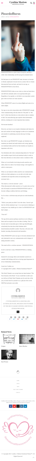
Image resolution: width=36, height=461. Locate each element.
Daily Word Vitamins (6, 11)
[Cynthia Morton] (18, 3)
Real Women (4, 362)
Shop (18, 386)
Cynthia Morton (14, 16)
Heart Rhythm (23, 346)
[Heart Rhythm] (27, 339)
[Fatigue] (9, 339)
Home (18, 380)
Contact (18, 392)
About (18, 383)
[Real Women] (9, 355)
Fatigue (3, 346)
